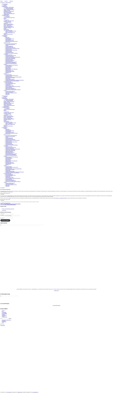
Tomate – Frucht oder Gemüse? (8, 34)
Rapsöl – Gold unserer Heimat (8, 26)
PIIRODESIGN (20, 392)
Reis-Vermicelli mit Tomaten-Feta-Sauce (11, 153)
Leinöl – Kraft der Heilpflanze (8, 115)
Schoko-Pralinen (8, 78)
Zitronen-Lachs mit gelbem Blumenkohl (11, 63)
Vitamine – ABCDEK (7, 10)
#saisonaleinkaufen (6, 14)
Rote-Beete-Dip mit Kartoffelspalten (11, 62)
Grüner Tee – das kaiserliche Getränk (11, 122)
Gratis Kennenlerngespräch (56, 305)
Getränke (5, 90)
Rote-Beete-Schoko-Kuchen (10, 70)
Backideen (5, 64)
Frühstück (5, 36)
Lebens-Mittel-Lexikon (5, 15)
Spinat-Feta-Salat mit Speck (9, 52)
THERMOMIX (4, 315)
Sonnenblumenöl (6, 29)
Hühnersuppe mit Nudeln (9, 59)
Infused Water (8, 93)
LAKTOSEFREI (4, 313)
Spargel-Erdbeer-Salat (9, 51)
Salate (5, 134)
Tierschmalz (5, 33)
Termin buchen (4, 5)
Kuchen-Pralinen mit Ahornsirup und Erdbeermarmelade (13, 168)
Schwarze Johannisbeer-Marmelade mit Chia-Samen (13, 86)
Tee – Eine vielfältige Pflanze (8, 30)
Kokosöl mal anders (8, 22)
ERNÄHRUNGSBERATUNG (6, 320)
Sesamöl (5, 28)
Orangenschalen (10, 195)
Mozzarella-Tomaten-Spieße (10, 85)
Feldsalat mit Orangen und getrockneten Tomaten (12, 48)
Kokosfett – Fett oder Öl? (7, 21)
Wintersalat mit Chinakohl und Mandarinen (12, 53)
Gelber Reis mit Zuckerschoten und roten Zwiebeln (13, 57)
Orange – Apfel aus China (7, 25)
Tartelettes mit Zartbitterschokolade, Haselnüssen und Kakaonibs (15, 80)
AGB (3, 322)
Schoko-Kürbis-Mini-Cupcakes (10, 71)
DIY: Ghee (7, 111)
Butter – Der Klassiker (7, 107)
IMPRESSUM (4, 321)
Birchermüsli (7, 37)
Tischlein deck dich (5, 35)
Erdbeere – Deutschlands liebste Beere (9, 17)
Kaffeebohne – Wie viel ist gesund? (9, 20)
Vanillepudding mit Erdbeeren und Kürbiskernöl (12, 172)
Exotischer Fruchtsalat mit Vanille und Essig (12, 75)
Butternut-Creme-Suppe (9, 54)
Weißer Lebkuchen (8, 72)
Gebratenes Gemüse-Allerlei (10, 56)
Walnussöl (5, 126)
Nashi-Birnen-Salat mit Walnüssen (10, 47)
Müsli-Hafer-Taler (8, 69)
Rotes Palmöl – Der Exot (7, 27)
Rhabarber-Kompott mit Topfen (10, 77)
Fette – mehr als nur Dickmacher (8, 8)
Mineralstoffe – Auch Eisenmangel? (9, 11)
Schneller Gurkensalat (9, 50)
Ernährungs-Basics (4, 6)
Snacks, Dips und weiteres (7, 81)
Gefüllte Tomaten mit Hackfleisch (10, 149)
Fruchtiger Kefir (8, 176)
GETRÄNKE (4, 312)
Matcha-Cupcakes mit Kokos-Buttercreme (11, 160)
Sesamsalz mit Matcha (9, 87)
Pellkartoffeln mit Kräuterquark (10, 60)
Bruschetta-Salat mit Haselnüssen (10, 44)
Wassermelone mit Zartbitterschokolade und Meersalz (13, 89)
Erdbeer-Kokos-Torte (9, 74)
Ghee (4, 19)
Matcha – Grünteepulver (9, 31)
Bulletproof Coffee (8, 38)
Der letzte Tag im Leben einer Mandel (9, 13)
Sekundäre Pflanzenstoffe (7, 103)
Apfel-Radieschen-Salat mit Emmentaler (11, 43)
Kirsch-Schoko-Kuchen (9, 66)
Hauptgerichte (6, 145)
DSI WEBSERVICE (35, 392)
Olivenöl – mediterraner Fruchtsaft (8, 24)
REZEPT (3, 314)
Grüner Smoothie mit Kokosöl (10, 130)
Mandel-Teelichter (8, 68)
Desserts (5, 73)
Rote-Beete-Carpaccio (9, 49)
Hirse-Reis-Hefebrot (8, 157)
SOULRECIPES (9, 392)
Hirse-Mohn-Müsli (8, 39)
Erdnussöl (5, 18)
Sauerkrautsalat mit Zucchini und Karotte (11, 141)
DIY (2, 311)
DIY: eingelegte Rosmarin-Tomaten (11, 83)
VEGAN (3, 316)
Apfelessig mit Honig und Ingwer (10, 91)
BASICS (3, 310)
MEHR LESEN (56, 290)
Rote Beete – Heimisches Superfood (9, 118)
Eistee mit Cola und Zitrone (9, 183)
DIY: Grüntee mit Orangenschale (10, 32)
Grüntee (3, 191)
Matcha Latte (7, 94)
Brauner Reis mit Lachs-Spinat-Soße (11, 55)
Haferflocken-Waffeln (9, 76)
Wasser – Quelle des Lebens (8, 12)
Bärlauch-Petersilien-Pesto (9, 82)
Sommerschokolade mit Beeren (10, 79)
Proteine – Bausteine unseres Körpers (9, 9)
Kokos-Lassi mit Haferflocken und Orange (12, 41)
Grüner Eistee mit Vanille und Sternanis (11, 92)
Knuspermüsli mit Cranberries (10, 40)
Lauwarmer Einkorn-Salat (9, 46)
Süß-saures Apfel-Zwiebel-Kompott (11, 88)
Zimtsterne (7, 164)
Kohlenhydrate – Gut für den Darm (9, 7)
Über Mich (5, 4)
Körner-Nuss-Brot (8, 67)
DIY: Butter (7, 16)
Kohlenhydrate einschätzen (9, 99)
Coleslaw (7, 45)
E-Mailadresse (2, 215)
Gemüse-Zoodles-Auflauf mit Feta (10, 58)
